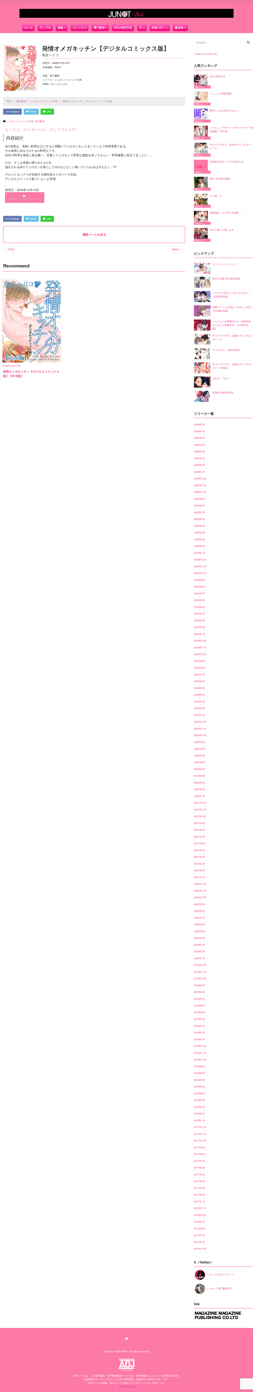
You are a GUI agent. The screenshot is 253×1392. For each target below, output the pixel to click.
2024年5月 (199, 607)
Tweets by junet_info (206, 54)
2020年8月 (199, 911)
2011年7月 (199, 1242)
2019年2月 (199, 1032)
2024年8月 (199, 586)
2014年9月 (199, 1228)
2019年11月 (200, 971)
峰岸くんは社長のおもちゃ (224, 110)
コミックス (79, 27)
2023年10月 (200, 654)
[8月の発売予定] (202, 81)
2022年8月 (199, 748)
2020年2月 (199, 951)
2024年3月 (199, 620)
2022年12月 (200, 721)
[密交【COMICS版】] (202, 183)
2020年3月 (199, 944)
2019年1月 (199, 1039)
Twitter (32, 111)
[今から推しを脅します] (202, 234)
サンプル (45, 27)
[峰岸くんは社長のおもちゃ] (202, 115)
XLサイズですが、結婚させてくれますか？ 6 (230, 146)
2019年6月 (199, 1005)
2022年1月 (199, 796)
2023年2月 (199, 708)
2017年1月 (199, 1201)
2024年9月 (199, 580)
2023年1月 (199, 715)
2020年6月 (199, 924)
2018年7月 (199, 1080)
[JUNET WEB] (126, 13)
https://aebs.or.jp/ (127, 1386)
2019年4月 (199, 1019)
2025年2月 (199, 546)
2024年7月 (199, 593)
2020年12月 (200, 884)
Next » (176, 249)
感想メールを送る (94, 234)
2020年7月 (199, 917)
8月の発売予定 (123, 27)
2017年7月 (199, 1161)
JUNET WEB (121, 1351)
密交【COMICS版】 (220, 178)
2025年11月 (200, 485)
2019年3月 (199, 1026)
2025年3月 (199, 539)
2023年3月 (199, 701)
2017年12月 (200, 1127)
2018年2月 (199, 1113)
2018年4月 (199, 1100)
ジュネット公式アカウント (219, 1274)
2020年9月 (199, 904)
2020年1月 (199, 958)
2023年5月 (199, 688)
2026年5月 (199, 444)
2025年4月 (199, 532)
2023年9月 (199, 661)
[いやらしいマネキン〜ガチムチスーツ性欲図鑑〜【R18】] (202, 132)
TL (140, 27)
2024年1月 (199, 634)
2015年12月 (200, 1215)
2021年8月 (199, 829)
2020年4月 (199, 938)
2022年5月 (199, 769)
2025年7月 (199, 512)
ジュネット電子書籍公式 (218, 1288)
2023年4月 (199, 694)
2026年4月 (199, 451)
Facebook (13, 111)
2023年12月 (200, 640)
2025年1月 (199, 553)
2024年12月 (200, 559)
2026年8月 (199, 424)
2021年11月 (200, 809)
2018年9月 (199, 1066)
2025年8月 (199, 505)
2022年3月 (199, 782)
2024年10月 (200, 573)
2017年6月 (199, 1167)
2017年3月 (199, 1188)
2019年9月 (199, 985)
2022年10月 (200, 735)
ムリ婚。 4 (215, 195)
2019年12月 (200, 965)
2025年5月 (199, 526)
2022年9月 (199, 742)
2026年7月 (199, 431)
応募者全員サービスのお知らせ (226, 161)
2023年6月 (199, 681)
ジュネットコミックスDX (20, 121)
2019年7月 (199, 998)
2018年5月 (199, 1093)
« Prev (10, 249)
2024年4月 (199, 613)
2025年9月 (199, 499)
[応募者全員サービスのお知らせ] (202, 166)
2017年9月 (199, 1147)
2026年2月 (199, 465)
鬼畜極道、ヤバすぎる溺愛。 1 (226, 212)
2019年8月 (199, 992)
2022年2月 (199, 789)
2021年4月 (199, 857)
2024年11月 (200, 566)
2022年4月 (199, 775)
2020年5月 (199, 931)
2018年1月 (199, 1120)
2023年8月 (199, 667)
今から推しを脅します (222, 229)
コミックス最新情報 (220, 93)
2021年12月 (200, 802)
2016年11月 (200, 1208)
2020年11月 (200, 890)
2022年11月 (200, 728)
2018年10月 (200, 1059)
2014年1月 (199, 1235)
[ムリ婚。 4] (202, 200)
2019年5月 (199, 1012)
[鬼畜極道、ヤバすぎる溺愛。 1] (202, 217)
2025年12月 (200, 478)
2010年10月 (200, 1248)
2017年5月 (199, 1174)
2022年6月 (199, 762)
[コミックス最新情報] (202, 98)
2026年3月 (199, 458)
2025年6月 (199, 519)
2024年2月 (199, 627)
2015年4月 (199, 1221)
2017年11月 (200, 1134)
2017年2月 (199, 1194)
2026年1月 (199, 472)
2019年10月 (200, 978)
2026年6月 (199, 438)
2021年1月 (199, 877)
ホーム (28, 27)
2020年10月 (200, 897)
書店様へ (180, 27)
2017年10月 (200, 1140)
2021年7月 (199, 836)
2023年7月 (199, 674)
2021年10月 (200, 816)
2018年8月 (199, 1073)
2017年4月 (199, 1181)
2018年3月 (199, 1107)
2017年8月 (199, 1154)
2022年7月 (199, 755)
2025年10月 (200, 492)
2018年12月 (200, 1046)
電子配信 (40, 121)
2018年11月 (200, 1053)
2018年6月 (199, 1086)
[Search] (248, 42)
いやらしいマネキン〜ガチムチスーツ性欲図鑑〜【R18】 (231, 129)
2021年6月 (199, 843)
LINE (48, 111)
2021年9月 (199, 823)
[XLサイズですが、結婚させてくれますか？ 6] (202, 149)
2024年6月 (199, 600)
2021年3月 (199, 863)
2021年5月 (199, 850)
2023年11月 (200, 647)
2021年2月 (199, 870)
